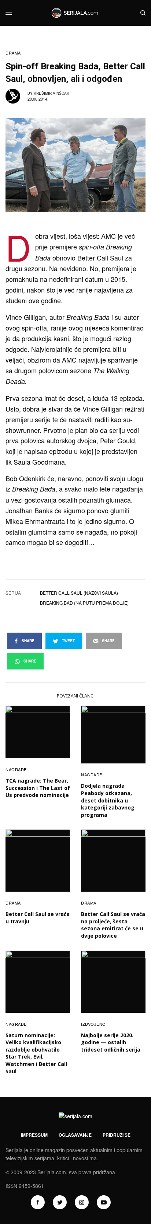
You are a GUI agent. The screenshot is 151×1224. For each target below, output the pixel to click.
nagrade (16, 769)
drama (13, 53)
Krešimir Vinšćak (51, 93)
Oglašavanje (75, 1135)
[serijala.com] (75, 12)
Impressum (34, 1135)
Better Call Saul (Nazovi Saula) (79, 593)
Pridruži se (116, 1135)
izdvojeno (93, 1024)
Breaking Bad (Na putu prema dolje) (84, 603)
